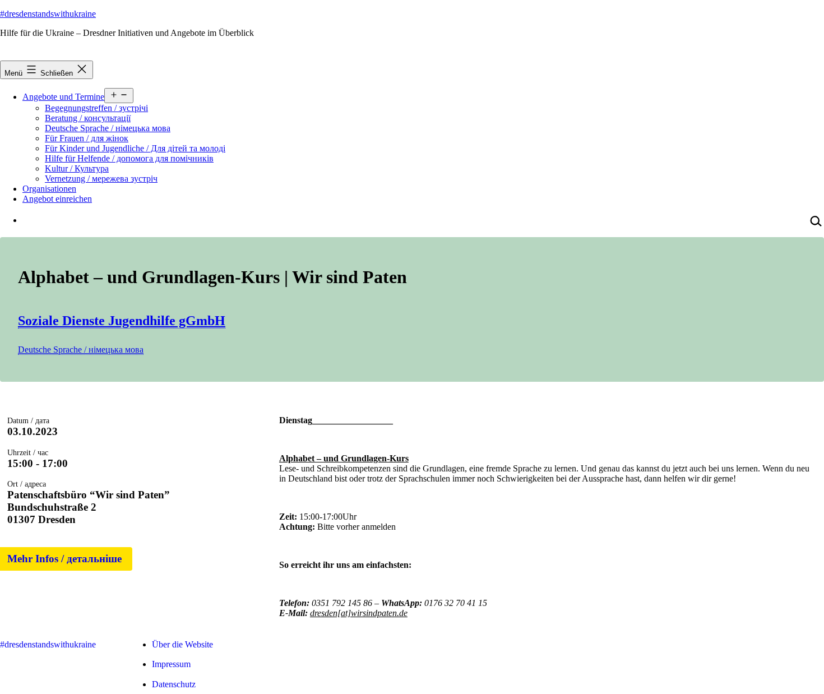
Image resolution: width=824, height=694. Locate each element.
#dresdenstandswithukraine (48, 13)
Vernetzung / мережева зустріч (101, 178)
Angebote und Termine (63, 96)
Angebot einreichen (57, 198)
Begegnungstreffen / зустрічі (96, 108)
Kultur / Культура (77, 168)
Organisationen (49, 188)
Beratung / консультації (88, 118)
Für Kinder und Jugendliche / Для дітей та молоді (135, 148)
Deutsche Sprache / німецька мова (107, 128)
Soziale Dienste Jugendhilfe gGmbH (121, 320)
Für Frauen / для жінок (86, 138)
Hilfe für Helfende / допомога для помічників (129, 158)
